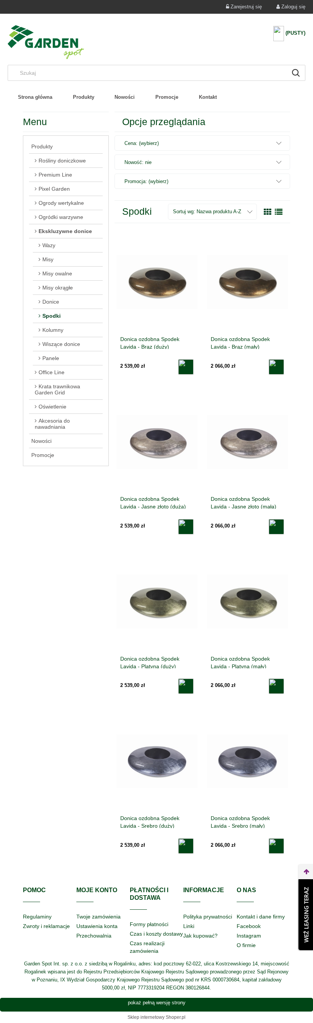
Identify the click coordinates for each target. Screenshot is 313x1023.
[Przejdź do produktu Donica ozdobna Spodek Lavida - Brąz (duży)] (156, 281)
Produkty (42, 146)
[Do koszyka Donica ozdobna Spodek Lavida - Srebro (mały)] (276, 846)
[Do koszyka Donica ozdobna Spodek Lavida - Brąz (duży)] (186, 367)
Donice (50, 302)
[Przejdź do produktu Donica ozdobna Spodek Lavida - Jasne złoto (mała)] (247, 441)
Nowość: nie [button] (138, 162)
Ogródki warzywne (61, 217)
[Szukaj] (295, 73)
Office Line (52, 372)
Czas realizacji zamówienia (147, 947)
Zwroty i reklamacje (46, 926)
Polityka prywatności (207, 917)
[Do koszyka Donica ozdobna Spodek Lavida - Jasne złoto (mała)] (276, 526)
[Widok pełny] (278, 212)
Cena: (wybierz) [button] (141, 143)
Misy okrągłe (57, 288)
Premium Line (55, 175)
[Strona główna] (46, 42)
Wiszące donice (61, 344)
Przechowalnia (93, 936)
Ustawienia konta (97, 926)
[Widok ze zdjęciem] (267, 212)
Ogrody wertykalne (61, 203)
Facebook (249, 926)
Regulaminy (37, 917)
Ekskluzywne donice (65, 231)
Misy (47, 259)
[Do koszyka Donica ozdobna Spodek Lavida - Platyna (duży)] (186, 686)
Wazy (48, 245)
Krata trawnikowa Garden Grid (57, 389)
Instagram (249, 936)
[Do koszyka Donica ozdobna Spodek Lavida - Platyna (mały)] (276, 686)
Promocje (42, 455)
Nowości (41, 441)
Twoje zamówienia (98, 917)
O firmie (246, 945)
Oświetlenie (52, 407)
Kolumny (52, 330)
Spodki (51, 316)
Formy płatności (149, 924)
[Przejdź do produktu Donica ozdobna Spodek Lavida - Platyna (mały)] (247, 601)
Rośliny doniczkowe (62, 161)
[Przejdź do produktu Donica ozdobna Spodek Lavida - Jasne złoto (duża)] (156, 441)
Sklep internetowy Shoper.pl (156, 1017)
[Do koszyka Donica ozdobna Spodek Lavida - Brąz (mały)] (276, 367)
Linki (188, 926)
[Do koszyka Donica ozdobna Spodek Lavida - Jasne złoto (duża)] (186, 526)
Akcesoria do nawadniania (52, 424)
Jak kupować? (200, 936)
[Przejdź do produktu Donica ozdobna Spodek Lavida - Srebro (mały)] (247, 761)
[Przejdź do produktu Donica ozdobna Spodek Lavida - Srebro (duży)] (156, 761)
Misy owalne (57, 273)
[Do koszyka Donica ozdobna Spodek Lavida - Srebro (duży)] (186, 846)
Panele (50, 358)
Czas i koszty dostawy (156, 934)
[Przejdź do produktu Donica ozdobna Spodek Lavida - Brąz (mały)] (247, 281)
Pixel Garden (54, 189)
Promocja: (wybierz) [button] (146, 181)
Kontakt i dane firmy (261, 917)
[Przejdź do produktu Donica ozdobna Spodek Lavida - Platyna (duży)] (156, 601)
